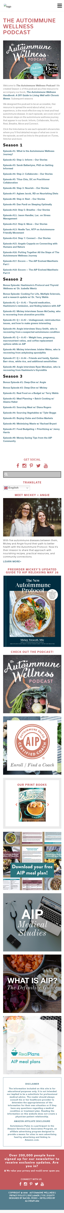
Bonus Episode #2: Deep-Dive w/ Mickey (25, 387)
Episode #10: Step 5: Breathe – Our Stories (26, 209)
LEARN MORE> (12, 561)
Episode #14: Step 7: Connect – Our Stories (27, 238)
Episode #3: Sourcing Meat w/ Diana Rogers (27, 407)
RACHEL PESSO (30, 1198)
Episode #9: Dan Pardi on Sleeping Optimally (27, 204)
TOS (43, 1196)
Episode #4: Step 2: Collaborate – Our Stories (28, 174)
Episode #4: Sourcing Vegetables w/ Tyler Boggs (29, 412)
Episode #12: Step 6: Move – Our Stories (25, 224)
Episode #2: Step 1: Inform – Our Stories (25, 159)
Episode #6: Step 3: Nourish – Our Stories (26, 188)
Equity (51, 1196)
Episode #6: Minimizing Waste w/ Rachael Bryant (30, 423)
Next (48, 804)
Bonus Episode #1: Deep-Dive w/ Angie (24, 382)
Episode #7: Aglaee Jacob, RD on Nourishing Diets (30, 193)
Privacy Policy (17, 1196)
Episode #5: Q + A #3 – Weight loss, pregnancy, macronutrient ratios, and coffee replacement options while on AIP (29, 340)
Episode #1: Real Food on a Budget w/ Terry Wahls (31, 393)
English (13, 487)
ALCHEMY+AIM (32, 1201)
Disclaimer (33, 1196)
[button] (59, 5)
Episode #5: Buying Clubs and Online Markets (28, 418)
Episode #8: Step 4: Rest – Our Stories (24, 199)
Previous (16, 804)
